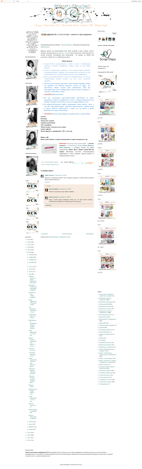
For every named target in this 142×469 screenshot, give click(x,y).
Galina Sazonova (49, 175)
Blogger (80, 464)
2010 (28, 440)
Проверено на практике (106, 347)
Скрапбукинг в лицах (105, 379)
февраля (31, 426)
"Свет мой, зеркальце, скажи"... (32, 354)
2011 (28, 437)
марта (30, 424)
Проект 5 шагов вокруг (106, 358)
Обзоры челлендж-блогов (52, 164)
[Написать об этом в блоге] (66, 162)
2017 (28, 244)
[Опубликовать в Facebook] (70, 162)
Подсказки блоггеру (105, 342)
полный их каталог (63, 53)
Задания (101, 327)
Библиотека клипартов (105, 302)
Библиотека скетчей (105, 308)
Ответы (49, 186)
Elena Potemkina (53, 189)
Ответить (47, 182)
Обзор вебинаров (104, 332)
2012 (28, 435)
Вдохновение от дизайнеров (107, 319)
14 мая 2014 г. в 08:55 (65, 197)
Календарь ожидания (105, 329)
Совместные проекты (105, 381)
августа (31, 266)
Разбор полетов (103, 364)
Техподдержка (103, 384)
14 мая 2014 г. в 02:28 (60, 175)
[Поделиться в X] (68, 162)
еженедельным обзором (75, 145)
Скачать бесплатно (104, 375)
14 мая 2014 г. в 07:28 (65, 189)
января (31, 429)
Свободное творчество (105, 372)
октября (31, 259)
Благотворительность (105, 314)
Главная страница (67, 233)
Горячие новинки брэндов (106, 325)
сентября (31, 262)
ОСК (100, 340)
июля (30, 269)
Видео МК (102, 323)
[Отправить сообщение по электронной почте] (61, 162)
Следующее (44, 233)
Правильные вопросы (105, 344)
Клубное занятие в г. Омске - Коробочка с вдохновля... (33, 279)
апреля (31, 421)
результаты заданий (105, 370)
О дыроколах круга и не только (32, 316)
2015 (28, 249)
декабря (31, 254)
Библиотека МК (104, 304)
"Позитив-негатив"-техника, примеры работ (32, 379)
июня (30, 271)
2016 (28, 247)
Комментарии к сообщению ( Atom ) (60, 237)
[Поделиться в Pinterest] (72, 162)
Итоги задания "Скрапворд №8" (33, 411)
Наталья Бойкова (66, 45)
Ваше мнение (103, 317)
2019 (28, 239)
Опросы (101, 338)
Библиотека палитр (105, 306)
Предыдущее (90, 233)
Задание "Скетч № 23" (32, 405)
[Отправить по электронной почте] (64, 162)
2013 (28, 432)
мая (30, 274)
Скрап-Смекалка (104, 377)
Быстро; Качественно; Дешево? (32, 417)
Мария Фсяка (45, 47)
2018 (28, 242)
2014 (28, 252)
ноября (31, 257)
